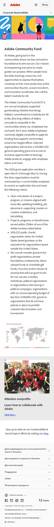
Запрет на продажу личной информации (22, 518)
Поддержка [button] (11, 472)
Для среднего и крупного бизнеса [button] (22, 458)
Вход (45, 4)
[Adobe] (15, 4)
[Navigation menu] (4, 4)
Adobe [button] (8, 478)
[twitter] (16, 500)
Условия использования (36, 510)
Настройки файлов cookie (15, 514)
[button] (36, 4)
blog (46, 433)
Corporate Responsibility (15, 12)
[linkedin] (22, 500)
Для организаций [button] (14, 465)
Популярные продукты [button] (17, 485)
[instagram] (11, 500)
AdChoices (11, 522)
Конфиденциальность (14, 510)
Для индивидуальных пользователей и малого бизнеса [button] (25, 450)
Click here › (10, 414)
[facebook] (6, 500)
